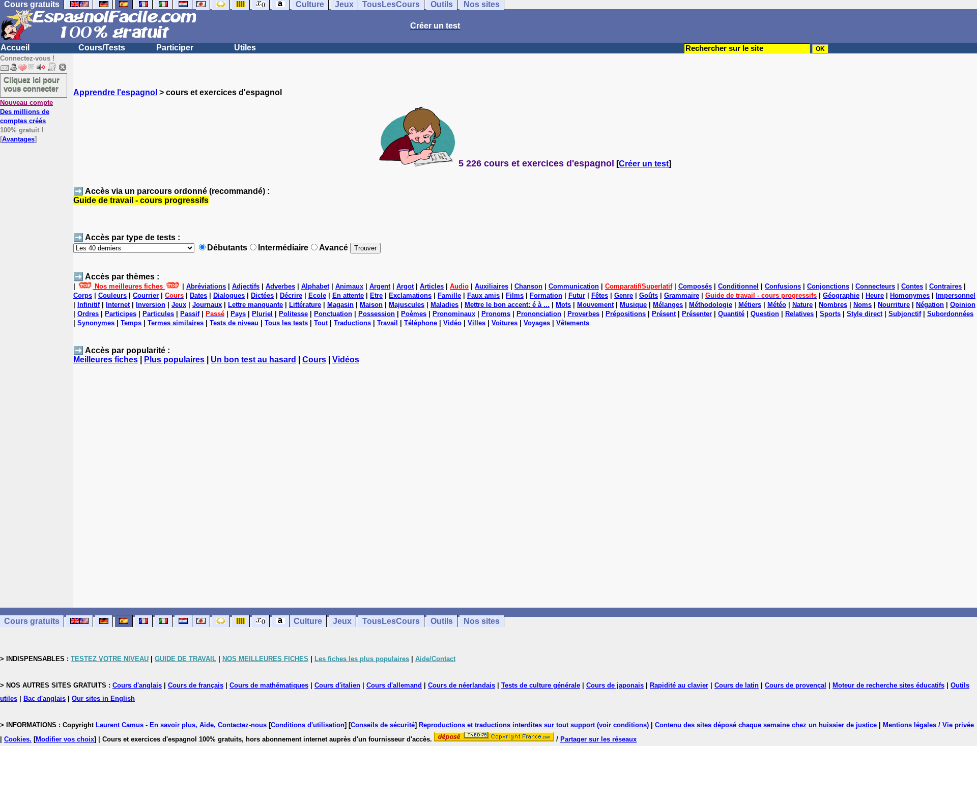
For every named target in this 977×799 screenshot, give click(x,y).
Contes (912, 286)
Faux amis (483, 295)
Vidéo (452, 323)
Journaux (207, 304)
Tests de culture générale (540, 685)
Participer (174, 47)
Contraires (945, 286)
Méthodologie (710, 304)
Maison (371, 304)
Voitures (505, 323)
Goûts (648, 295)
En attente (348, 295)
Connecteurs (875, 286)
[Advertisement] (525, 490)
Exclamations (410, 295)
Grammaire (681, 295)
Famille (449, 295)
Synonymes (95, 323)
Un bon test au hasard (253, 359)
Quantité (731, 314)
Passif (189, 314)
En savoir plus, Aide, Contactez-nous (208, 725)
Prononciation (538, 314)
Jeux (178, 304)
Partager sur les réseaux (598, 739)
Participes (120, 314)
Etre (376, 295)
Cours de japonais (615, 685)
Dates (198, 295)
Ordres (88, 314)
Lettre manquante (255, 304)
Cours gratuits (32, 621)
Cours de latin (736, 685)
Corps (82, 295)
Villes (476, 323)
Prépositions (626, 314)
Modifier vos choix (65, 739)
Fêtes (599, 295)
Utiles (245, 47)
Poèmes (413, 314)
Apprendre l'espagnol (115, 92)
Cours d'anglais (137, 685)
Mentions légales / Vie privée (928, 725)
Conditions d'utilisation (307, 725)
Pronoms (495, 314)
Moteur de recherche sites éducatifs (888, 685)
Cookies (17, 739)
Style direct (864, 314)
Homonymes (910, 295)
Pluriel (262, 314)
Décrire (291, 295)
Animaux (349, 286)
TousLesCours (391, 621)
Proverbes (583, 314)
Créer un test (644, 163)
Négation (930, 304)
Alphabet (315, 286)
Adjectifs (246, 286)
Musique (633, 304)
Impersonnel (955, 295)
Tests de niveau (234, 323)
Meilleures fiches (105, 359)
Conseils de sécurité (383, 725)
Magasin (340, 304)
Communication (574, 286)
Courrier (146, 295)
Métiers (749, 304)
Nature (802, 304)
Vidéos (345, 359)
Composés (695, 286)
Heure (875, 295)
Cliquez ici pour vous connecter (32, 84)
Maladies (444, 304)
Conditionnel (738, 286)
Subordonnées (950, 314)
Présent (664, 314)
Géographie (841, 295)
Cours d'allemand (394, 685)
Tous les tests (286, 323)
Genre (623, 295)
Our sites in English (103, 698)
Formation (546, 295)
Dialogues (229, 295)
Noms (862, 304)
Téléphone (420, 323)
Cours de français (195, 685)
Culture (308, 621)
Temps (131, 323)
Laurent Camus (119, 725)
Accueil (15, 47)
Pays (238, 314)
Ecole (317, 295)
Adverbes (280, 286)
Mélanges (668, 304)
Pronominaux (454, 314)
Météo (776, 304)
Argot (405, 286)
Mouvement (595, 304)
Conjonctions (828, 286)
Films (515, 295)
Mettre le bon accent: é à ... (507, 304)
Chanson (528, 286)
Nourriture (894, 304)
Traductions (352, 323)
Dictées (262, 295)
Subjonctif (904, 314)
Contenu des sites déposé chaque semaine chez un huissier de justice (766, 725)
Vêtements (572, 323)
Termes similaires (176, 323)
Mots (563, 304)
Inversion (150, 304)
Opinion (962, 304)
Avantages (18, 139)
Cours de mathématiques (268, 685)
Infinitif (88, 304)
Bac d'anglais (44, 698)
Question (765, 314)
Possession (376, 314)
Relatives (799, 314)
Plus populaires (174, 359)
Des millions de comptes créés (26, 112)
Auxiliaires (491, 286)
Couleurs (112, 295)
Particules (158, 314)
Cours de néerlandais (461, 685)
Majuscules (406, 304)
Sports (830, 314)
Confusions (783, 286)
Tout (321, 323)
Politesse (293, 314)
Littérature (305, 304)
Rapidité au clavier (679, 685)
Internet (118, 304)
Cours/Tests (101, 47)
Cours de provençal (795, 685)
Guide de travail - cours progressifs (141, 200)
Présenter (697, 314)
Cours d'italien (337, 685)
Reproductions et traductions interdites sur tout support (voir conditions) (534, 725)
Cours (314, 359)
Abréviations (206, 286)
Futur (576, 295)
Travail (387, 323)
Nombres (833, 304)
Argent (379, 286)
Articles (432, 286)
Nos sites (482, 621)
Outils (441, 621)
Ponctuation (333, 314)
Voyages (537, 323)
